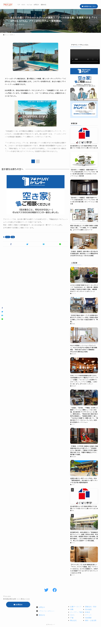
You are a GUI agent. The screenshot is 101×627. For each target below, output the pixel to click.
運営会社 (42, 615)
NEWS (7, 24)
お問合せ (42, 607)
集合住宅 (73, 620)
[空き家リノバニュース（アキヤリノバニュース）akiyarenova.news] (8, 4)
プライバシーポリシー (46, 611)
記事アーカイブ (75, 606)
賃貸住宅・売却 (90, 606)
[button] (11, 244)
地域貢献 (88, 617)
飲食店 (87, 612)
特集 (71, 609)
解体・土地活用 (90, 620)
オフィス (88, 615)
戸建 (12, 24)
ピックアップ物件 (76, 612)
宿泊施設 (88, 609)
